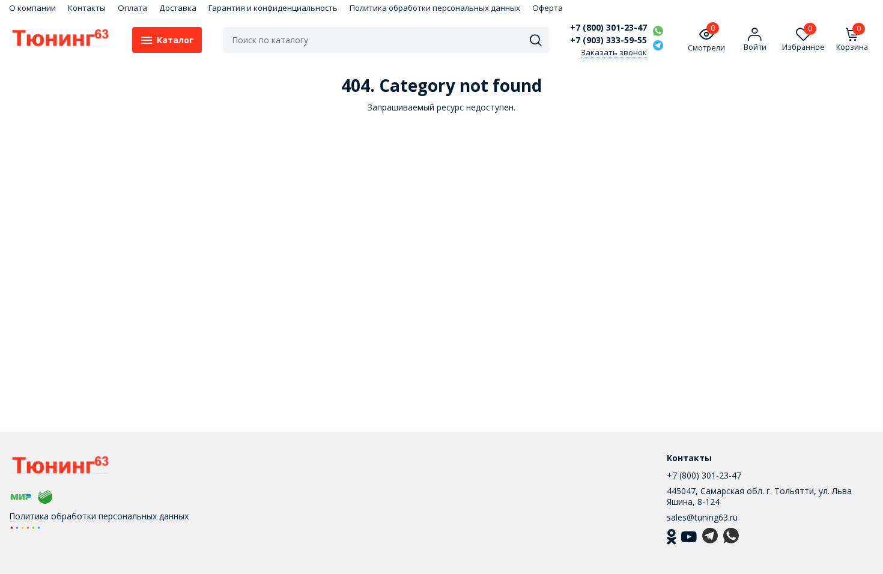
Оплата (132, 7)
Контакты (87, 7)
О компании (32, 7)
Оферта (547, 7)
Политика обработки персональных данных (435, 7)
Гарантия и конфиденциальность (273, 7)
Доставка (177, 7)
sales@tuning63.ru (702, 517)
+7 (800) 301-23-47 (608, 27)
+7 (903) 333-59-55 (608, 40)
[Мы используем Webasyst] (25, 527)
